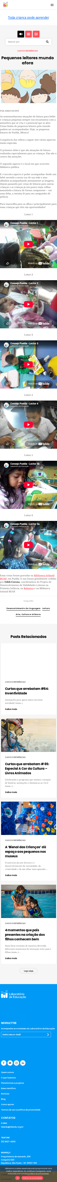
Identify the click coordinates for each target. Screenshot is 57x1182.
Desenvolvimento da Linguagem (23, 608)
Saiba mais (11, 709)
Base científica (8, 1088)
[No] (53, 1173)
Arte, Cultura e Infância (28, 614)
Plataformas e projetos (12, 1083)
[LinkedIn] (22, 1063)
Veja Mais (28, 971)
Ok (17, 1178)
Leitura (46, 608)
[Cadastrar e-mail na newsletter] (48, 1034)
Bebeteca (29, 588)
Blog (3, 1099)
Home (20, 34)
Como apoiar (7, 1104)
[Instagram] (16, 1063)
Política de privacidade (32, 1178)
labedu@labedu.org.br (12, 1127)
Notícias (5, 1093)
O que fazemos (8, 1077)
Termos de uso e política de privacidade (20, 1109)
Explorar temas (36, 34)
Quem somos (7, 1072)
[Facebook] (3, 1063)
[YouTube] (10, 1063)
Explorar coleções (28, 34)
